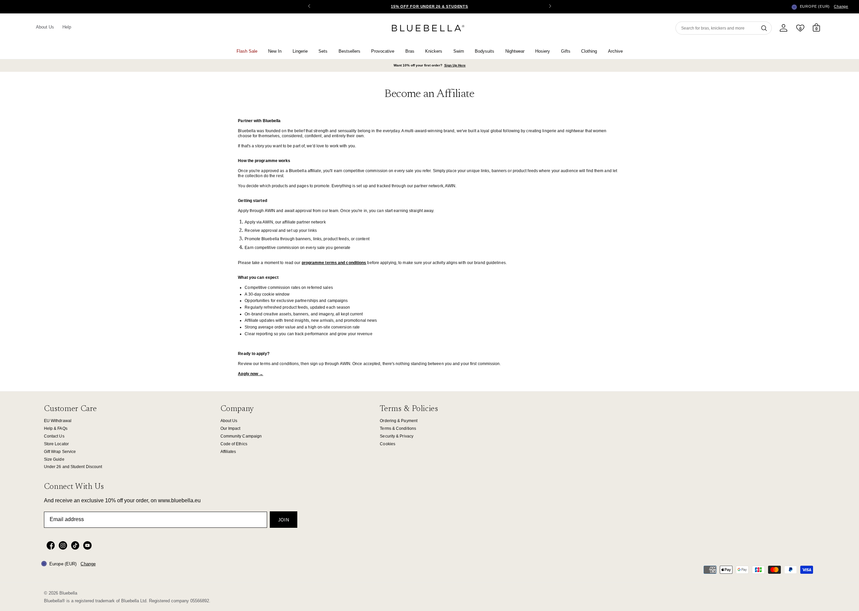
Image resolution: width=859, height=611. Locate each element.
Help (66, 27)
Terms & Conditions (398, 428)
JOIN (283, 519)
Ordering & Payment (398, 420)
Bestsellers (349, 51)
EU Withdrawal (57, 420)
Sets (322, 51)
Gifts (565, 51)
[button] (550, 6)
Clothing (589, 51)
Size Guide (54, 459)
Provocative (382, 51)
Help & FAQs (55, 428)
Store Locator (56, 444)
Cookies (387, 444)
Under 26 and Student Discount (73, 466)
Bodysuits (484, 51)
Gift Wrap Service (60, 451)
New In (275, 51)
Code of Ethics (233, 444)
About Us (45, 27)
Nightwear (514, 51)
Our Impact (230, 428)
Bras (409, 51)
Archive (615, 51)
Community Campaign (241, 436)
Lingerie (300, 51)
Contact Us (54, 436)
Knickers (433, 51)
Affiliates (228, 451)
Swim (458, 51)
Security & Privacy (396, 436)
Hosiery (542, 51)
